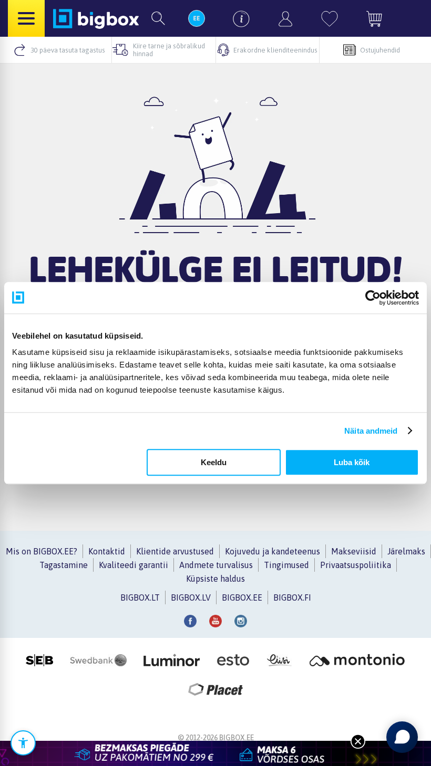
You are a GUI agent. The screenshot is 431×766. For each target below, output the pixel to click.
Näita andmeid (370, 430)
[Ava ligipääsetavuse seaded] (23, 742)
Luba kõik (352, 462)
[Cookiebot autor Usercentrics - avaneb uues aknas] (373, 298)
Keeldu (214, 462)
